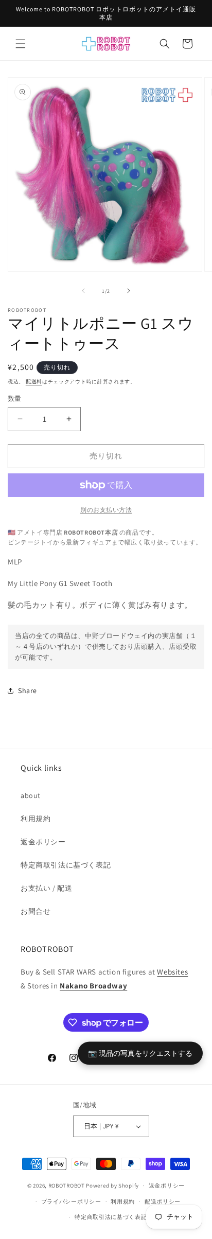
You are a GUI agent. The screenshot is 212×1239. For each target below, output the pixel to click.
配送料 (34, 381)
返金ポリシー (43, 841)
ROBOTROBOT (66, 1185)
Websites (172, 972)
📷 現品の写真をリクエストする (140, 1052)
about (31, 795)
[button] (20, 43)
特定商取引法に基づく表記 (66, 865)
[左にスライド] (83, 290)
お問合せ (35, 911)
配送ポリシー (163, 1201)
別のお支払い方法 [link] (106, 510)
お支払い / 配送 (46, 888)
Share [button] (27, 690)
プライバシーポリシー (71, 1201)
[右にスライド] (128, 290)
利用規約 (35, 818)
